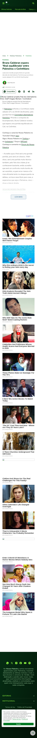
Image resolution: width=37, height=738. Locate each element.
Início (4, 56)
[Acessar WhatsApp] (7, 663)
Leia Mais (19, 197)
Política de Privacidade (24, 707)
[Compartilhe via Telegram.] (28, 91)
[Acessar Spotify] (29, 663)
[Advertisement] (18, 33)
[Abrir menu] (3, 3)
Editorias (6, 696)
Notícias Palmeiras (16, 56)
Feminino (29, 56)
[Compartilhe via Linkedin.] (33, 91)
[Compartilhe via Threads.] (24, 91)
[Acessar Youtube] (25, 663)
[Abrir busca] (33, 3)
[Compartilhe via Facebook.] (19, 91)
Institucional (8, 701)
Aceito (18, 724)
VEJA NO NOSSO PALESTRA (13, 189)
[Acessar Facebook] (20, 663)
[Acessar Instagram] (16, 663)
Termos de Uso (10, 707)
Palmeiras (8, 109)
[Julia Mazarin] (4, 83)
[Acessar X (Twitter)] (11, 663)
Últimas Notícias (6, 9)
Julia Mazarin (11, 82)
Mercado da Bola (20, 9)
